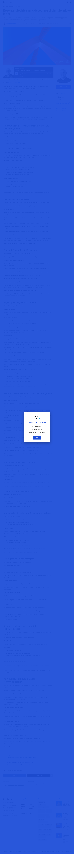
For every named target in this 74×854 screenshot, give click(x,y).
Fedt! (37, 438)
